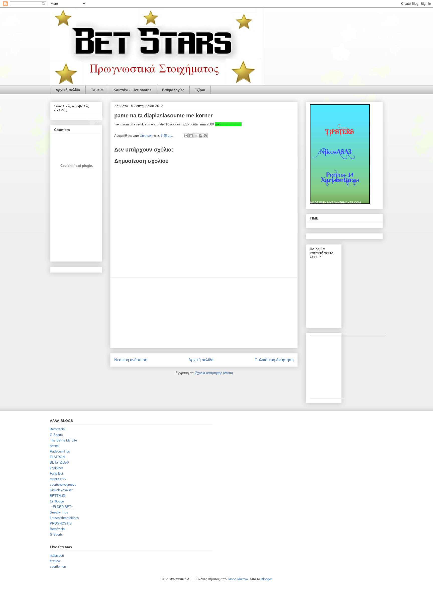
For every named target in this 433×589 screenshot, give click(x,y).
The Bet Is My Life (63, 440)
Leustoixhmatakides (64, 518)
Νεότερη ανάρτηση (130, 360)
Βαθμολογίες (173, 90)
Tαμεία (97, 90)
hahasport (57, 555)
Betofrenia (57, 429)
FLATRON (57, 457)
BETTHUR (57, 496)
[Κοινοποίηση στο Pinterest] (205, 135)
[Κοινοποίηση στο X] (195, 135)
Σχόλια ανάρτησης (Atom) (214, 373)
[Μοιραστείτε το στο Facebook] (200, 135)
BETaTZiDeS (59, 462)
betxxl (54, 446)
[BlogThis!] (190, 135)
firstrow (55, 561)
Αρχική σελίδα (68, 90)
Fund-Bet (56, 473)
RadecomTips (60, 451)
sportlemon (58, 566)
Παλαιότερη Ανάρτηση (274, 360)
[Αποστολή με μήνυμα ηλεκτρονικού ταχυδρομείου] (186, 135)
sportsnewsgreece (63, 484)
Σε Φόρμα (57, 501)
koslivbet (56, 468)
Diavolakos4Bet (61, 490)
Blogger (266, 579)
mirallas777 (58, 479)
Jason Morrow (238, 579)
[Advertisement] (204, 312)
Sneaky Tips (59, 512)
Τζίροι (200, 90)
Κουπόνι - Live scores (132, 90)
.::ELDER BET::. (62, 507)
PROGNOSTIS (61, 523)
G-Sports (56, 435)
